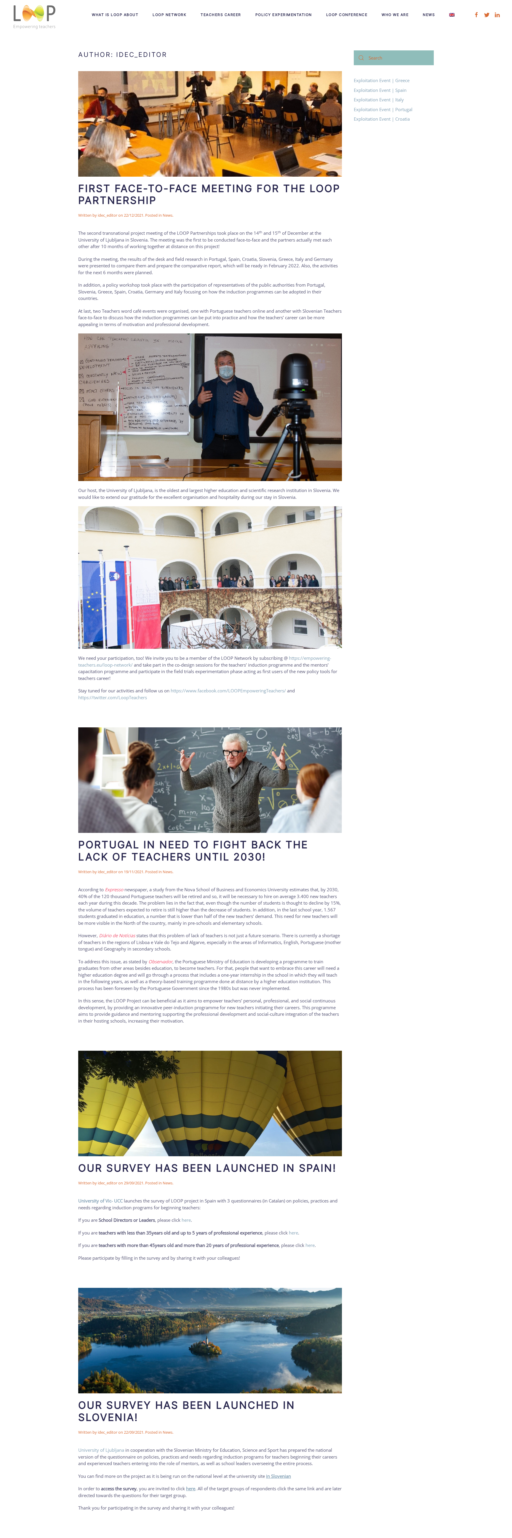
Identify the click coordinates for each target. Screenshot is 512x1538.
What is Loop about (115, 14)
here (186, 1220)
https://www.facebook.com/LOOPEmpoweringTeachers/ (228, 691)
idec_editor (107, 215)
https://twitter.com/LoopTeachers (112, 697)
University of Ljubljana (101, 1450)
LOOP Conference (347, 14)
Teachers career (221, 14)
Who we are (395, 14)
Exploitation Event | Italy (379, 100)
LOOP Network (169, 14)
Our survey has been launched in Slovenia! (186, 1411)
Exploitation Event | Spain (380, 90)
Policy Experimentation (283, 14)
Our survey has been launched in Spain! (207, 1168)
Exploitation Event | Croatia (382, 119)
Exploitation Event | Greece (381, 80)
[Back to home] (34, 15)
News (429, 14)
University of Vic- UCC (100, 1201)
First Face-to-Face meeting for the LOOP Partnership (209, 194)
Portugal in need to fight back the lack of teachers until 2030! (193, 851)
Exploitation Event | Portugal (383, 109)
